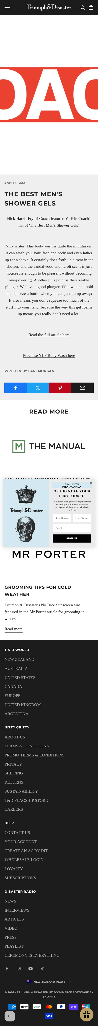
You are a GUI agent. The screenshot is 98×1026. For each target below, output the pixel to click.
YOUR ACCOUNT (21, 841)
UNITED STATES (20, 677)
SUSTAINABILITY (21, 791)
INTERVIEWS (17, 910)
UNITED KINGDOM (23, 704)
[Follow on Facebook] (7, 968)
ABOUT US (15, 737)
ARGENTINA (16, 714)
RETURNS (14, 782)
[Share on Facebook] (16, 388)
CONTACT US (17, 832)
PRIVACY (13, 764)
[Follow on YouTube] (30, 968)
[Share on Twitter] (38, 388)
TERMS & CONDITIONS (27, 746)
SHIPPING (14, 773)
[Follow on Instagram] (18, 968)
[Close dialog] (91, 483)
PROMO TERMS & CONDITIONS (34, 755)
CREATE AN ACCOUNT (26, 851)
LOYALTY (14, 869)
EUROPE (13, 695)
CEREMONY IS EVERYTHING (32, 955)
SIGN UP (72, 538)
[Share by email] (82, 388)
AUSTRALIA (16, 668)
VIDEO (11, 928)
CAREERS (14, 809)
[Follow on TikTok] (42, 968)
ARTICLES (14, 919)
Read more (14, 629)
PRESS (11, 937)
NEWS (10, 901)
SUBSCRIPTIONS (20, 878)
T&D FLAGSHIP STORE (26, 800)
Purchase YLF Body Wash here (49, 355)
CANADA (13, 686)
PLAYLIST (14, 946)
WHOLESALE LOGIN (24, 859)
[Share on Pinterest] (60, 388)
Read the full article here (49, 334)
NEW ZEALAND (19, 659)
